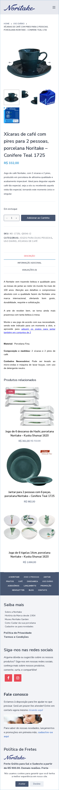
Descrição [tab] (29, 256)
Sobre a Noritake (13, 611)
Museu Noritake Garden (17, 619)
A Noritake (14, 577)
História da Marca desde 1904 (20, 615)
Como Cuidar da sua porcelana (20, 622)
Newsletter (18, 590)
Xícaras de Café (28, 241)
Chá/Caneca (32, 581)
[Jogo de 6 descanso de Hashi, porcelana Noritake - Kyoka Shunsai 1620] (29, 406)
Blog (31, 590)
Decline (36, 783)
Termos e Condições (16, 637)
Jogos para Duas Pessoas (36, 238)
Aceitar (22, 783)
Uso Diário (10, 241)
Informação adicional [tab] (29, 263)
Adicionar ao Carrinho (38, 217)
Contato (42, 590)
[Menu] (54, 7)
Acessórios (13, 586)
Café (20, 581)
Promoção (46, 586)
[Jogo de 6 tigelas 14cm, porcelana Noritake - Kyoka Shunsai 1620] (29, 527)
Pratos (10, 581)
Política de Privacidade (18, 633)
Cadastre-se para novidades (19, 626)
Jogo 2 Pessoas (31, 577)
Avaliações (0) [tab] (29, 270)
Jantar (47, 577)
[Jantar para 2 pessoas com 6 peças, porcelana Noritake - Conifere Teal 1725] (29, 467)
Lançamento (30, 586)
